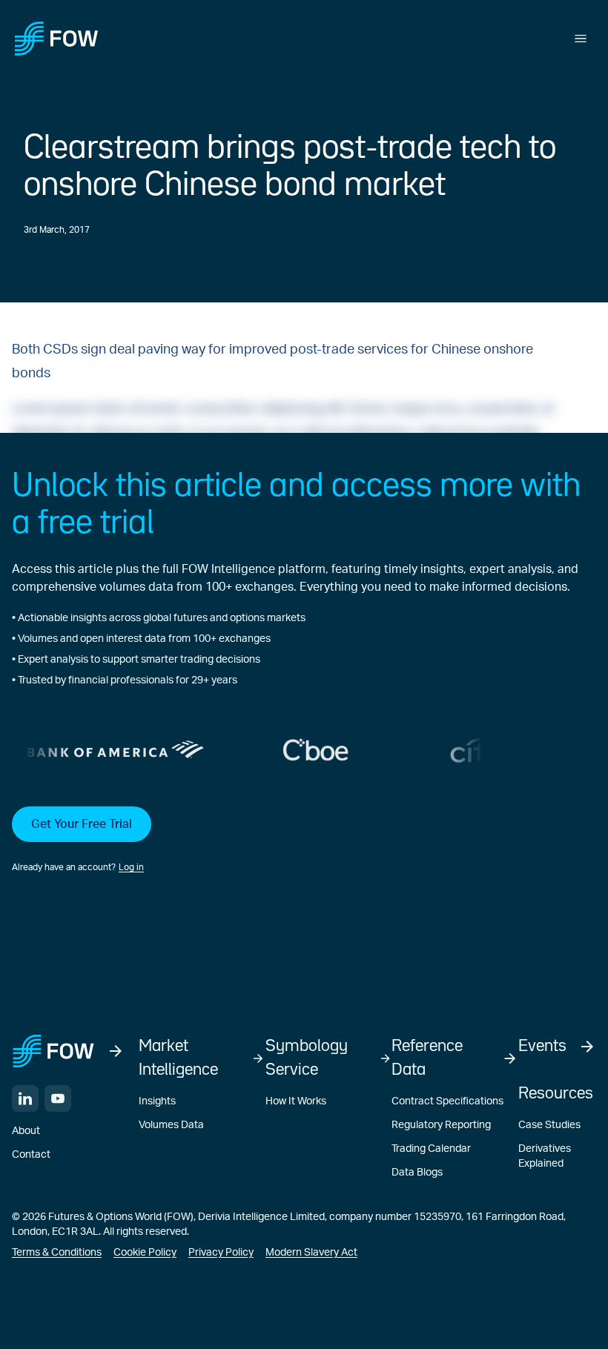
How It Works (295, 1101)
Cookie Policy (144, 1252)
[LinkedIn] (25, 1098)
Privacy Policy (221, 1252)
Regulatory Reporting (441, 1125)
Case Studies (549, 1125)
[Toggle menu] (580, 38)
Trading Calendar (431, 1149)
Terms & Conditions (57, 1252)
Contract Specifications (447, 1101)
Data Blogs (417, 1172)
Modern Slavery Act (311, 1252)
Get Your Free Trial (81, 824)
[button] (304, 840)
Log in (131, 867)
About (26, 1131)
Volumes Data (171, 1125)
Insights (157, 1101)
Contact (31, 1155)
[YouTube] (57, 1098)
